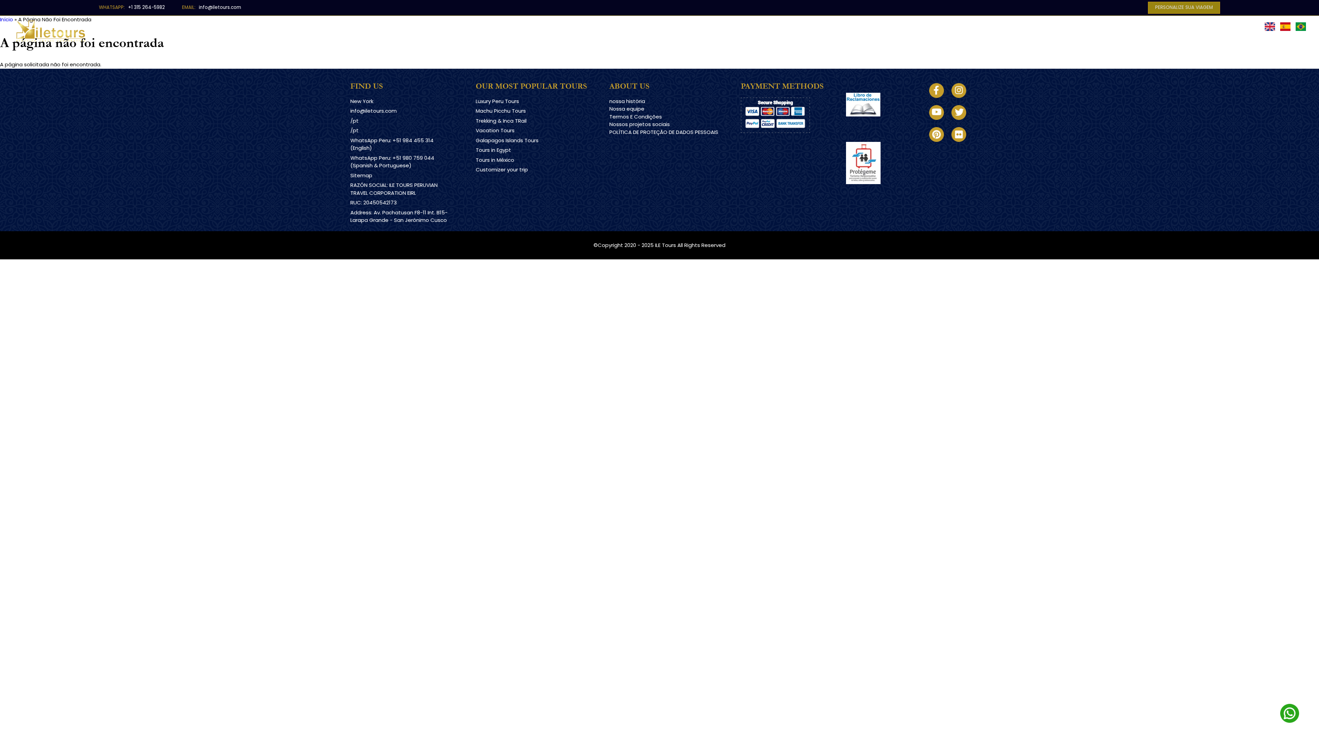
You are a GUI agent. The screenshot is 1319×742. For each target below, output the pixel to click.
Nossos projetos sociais (639, 124)
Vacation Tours (495, 130)
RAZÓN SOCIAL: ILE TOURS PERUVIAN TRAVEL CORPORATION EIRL (394, 188)
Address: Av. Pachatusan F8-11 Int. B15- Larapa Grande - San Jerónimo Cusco (399, 216)
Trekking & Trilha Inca (673, 26)
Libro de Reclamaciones (876, 122)
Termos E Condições (635, 116)
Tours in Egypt (493, 150)
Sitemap (361, 175)
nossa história (627, 101)
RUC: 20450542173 (373, 202)
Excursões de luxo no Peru (593, 26)
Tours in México (495, 160)
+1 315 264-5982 (146, 7)
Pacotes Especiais (741, 26)
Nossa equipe (626, 108)
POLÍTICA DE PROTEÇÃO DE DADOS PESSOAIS (663, 132)
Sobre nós (824, 26)
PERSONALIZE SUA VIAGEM (1184, 7)
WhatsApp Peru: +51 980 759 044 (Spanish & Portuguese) (392, 161)
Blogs (787, 26)
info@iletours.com (220, 7)
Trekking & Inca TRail (501, 120)
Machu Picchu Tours (501, 110)
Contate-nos (870, 26)
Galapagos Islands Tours (507, 140)
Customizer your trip (502, 169)
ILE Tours (665, 245)
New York (361, 101)
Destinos (531, 26)
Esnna (853, 145)
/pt (354, 120)
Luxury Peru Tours (497, 101)
